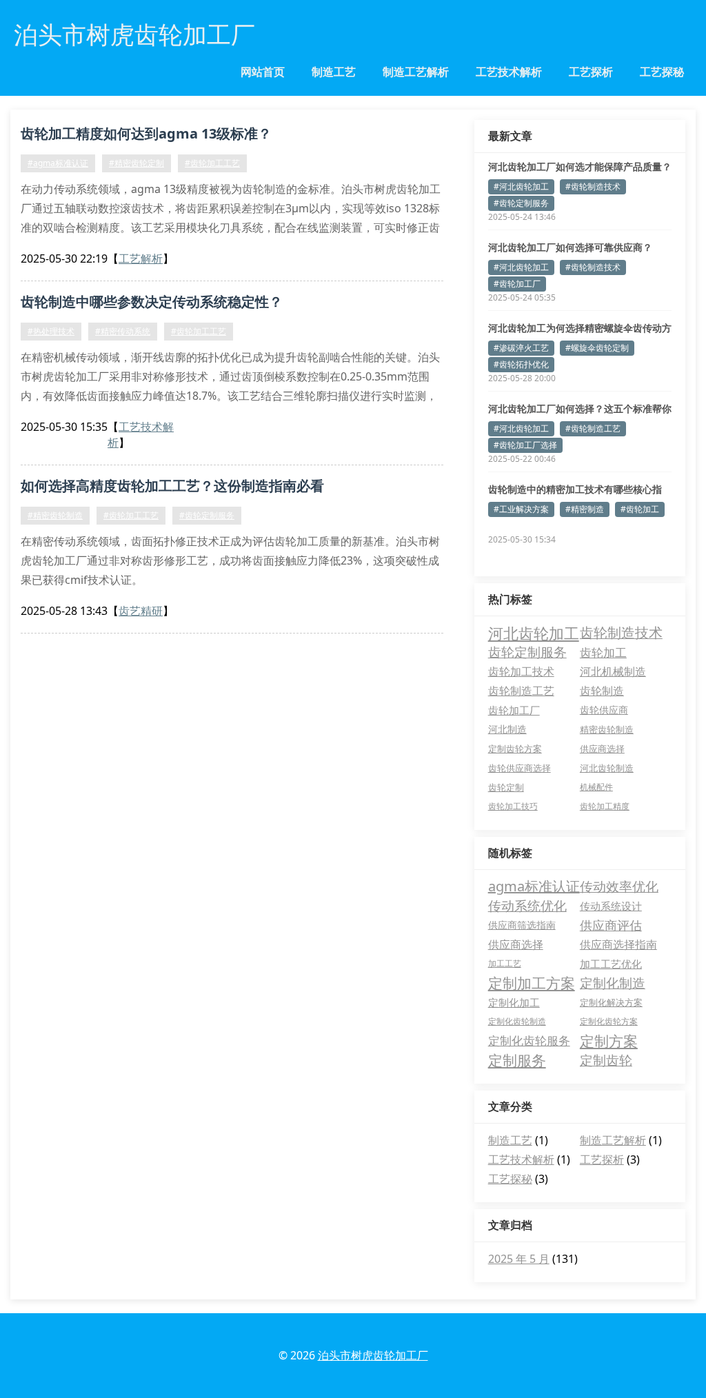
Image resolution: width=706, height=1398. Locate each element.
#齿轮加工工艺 (212, 163)
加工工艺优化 (611, 964)
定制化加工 (514, 1002)
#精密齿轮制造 (55, 515)
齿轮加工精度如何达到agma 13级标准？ (146, 133)
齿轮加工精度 (604, 806)
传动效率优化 (619, 886)
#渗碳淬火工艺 (521, 348)
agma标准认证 (534, 886)
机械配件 (596, 787)
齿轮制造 (602, 690)
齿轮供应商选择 (519, 768)
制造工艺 (334, 71)
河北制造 (507, 729)
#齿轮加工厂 (517, 284)
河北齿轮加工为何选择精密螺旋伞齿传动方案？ (580, 328)
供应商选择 (602, 748)
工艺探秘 (662, 71)
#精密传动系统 (122, 331)
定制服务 (517, 1060)
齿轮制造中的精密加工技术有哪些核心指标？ (575, 489)
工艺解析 (141, 258)
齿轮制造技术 (621, 632)
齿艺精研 (141, 610)
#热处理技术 (51, 331)
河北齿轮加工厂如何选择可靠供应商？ (570, 247)
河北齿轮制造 (607, 768)
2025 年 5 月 (518, 1258)
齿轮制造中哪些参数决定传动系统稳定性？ (152, 301)
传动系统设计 (611, 906)
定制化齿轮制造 (517, 1021)
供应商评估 (611, 925)
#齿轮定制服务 (206, 515)
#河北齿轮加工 (521, 186)
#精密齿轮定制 (136, 163)
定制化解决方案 (611, 1002)
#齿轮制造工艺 (593, 428)
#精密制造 (584, 509)
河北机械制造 (613, 671)
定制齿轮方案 (515, 748)
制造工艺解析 (416, 71)
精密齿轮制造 (607, 729)
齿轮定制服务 (527, 651)
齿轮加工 (603, 652)
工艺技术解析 (509, 71)
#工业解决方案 (521, 509)
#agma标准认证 (58, 163)
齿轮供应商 (604, 709)
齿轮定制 (506, 787)
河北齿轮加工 (533, 632)
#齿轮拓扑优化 (521, 364)
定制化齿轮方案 (609, 1021)
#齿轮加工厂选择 (525, 445)
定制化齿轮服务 (529, 1040)
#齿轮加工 (640, 509)
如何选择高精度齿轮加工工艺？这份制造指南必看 (172, 485)
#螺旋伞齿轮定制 (597, 348)
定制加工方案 (531, 983)
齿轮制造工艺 (521, 690)
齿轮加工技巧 (513, 806)
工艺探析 (591, 71)
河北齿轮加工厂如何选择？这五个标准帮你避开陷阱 (580, 409)
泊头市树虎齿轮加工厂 (373, 1355)
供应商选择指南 (618, 944)
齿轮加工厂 (514, 710)
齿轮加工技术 (521, 671)
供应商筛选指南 (522, 924)
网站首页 (263, 71)
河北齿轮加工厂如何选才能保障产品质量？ (580, 166)
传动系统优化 (527, 906)
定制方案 (609, 1041)
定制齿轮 (606, 1060)
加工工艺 (504, 963)
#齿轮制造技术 (593, 186)
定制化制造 (612, 983)
